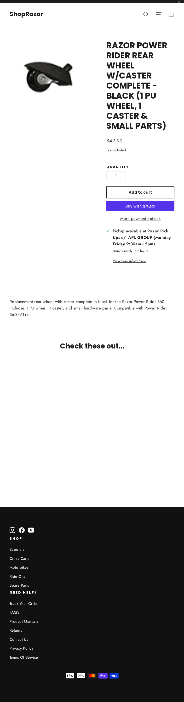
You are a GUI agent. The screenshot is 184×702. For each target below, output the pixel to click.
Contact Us (19, 639)
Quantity (117, 167)
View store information (129, 260)
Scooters (17, 549)
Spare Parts (19, 585)
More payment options (140, 218)
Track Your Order (24, 603)
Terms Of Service (24, 657)
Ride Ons (17, 576)
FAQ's (14, 612)
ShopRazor (26, 14)
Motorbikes (19, 567)
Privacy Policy (22, 648)
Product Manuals (24, 621)
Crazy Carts (19, 558)
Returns (16, 630)
